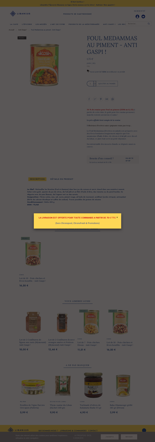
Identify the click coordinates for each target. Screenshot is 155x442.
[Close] (117, 218)
